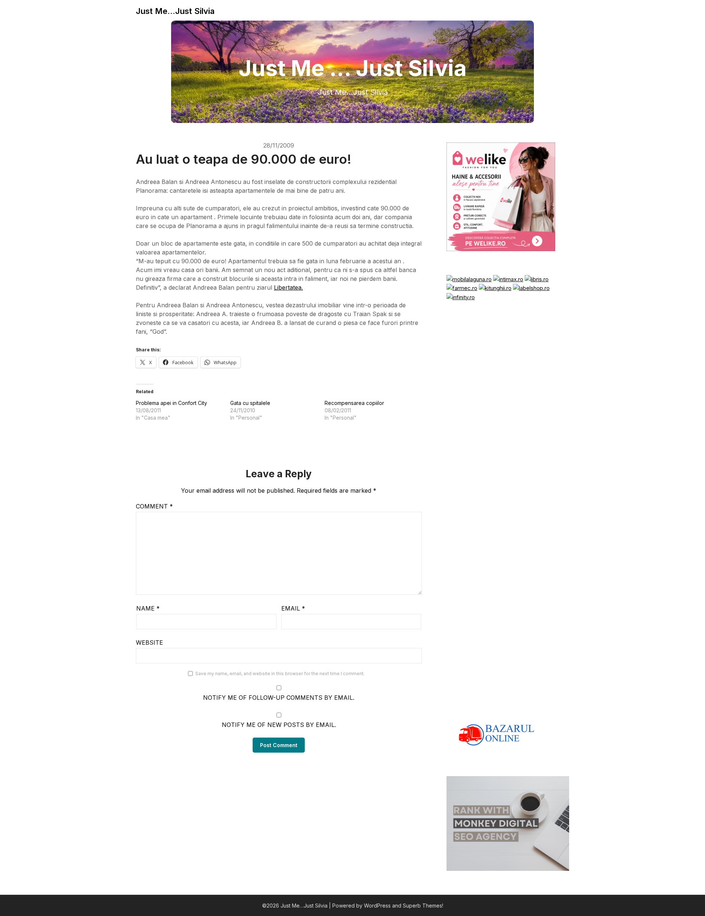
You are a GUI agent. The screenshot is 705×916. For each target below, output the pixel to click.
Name (148, 608)
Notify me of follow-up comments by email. (278, 697)
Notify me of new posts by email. (279, 724)
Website (149, 642)
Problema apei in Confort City (171, 403)
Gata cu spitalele (250, 403)
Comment (154, 506)
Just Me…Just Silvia (175, 11)
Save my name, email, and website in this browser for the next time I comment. (280, 673)
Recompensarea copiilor (354, 403)
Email (293, 608)
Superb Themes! (423, 905)
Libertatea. (288, 287)
